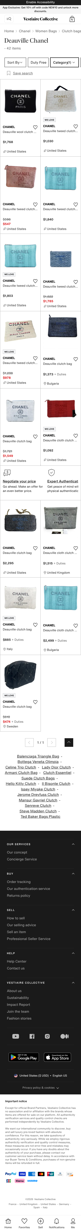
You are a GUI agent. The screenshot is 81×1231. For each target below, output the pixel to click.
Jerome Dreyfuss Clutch (38, 794)
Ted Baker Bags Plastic (40, 816)
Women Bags (46, 31)
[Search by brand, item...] (8, 19)
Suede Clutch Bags (38, 778)
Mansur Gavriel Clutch (38, 800)
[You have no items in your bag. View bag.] (72, 19)
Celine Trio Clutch (20, 767)
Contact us (16, 968)
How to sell (16, 918)
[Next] (51, 742)
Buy (10, 874)
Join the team (18, 1011)
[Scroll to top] (69, 742)
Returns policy (18, 895)
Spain (36, 1207)
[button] (72, 19)
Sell (11, 910)
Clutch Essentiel (57, 772)
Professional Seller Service (28, 938)
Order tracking (19, 881)
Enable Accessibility (40, 2)
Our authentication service (28, 888)
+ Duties (60, 374)
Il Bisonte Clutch (56, 783)
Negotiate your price (19, 481)
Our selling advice (21, 924)
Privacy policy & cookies (38, 1088)
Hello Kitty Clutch (21, 783)
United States (48, 1204)
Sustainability (18, 997)
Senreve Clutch (38, 805)
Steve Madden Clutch (38, 811)
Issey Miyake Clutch (38, 789)
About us (14, 990)
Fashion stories (19, 1018)
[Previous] (29, 742)
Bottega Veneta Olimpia (38, 761)
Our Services (19, 844)
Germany (64, 1204)
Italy (45, 1207)
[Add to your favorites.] (35, 127)
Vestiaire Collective (26, 983)
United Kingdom (28, 1204)
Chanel (24, 31)
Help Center (16, 961)
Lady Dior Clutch (56, 767)
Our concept (17, 852)
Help (11, 953)
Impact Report (18, 1004)
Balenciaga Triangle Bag (38, 756)
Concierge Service (22, 859)
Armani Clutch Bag (21, 772)
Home (9, 31)
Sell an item (16, 931)
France (13, 1204)
